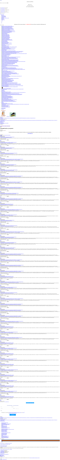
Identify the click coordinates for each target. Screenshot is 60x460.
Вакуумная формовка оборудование (5, 47)
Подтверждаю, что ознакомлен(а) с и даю (13, 412)
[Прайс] (1, 135)
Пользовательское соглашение (3, 446)
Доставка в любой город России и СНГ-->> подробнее (6, 449)
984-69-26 (2, 451)
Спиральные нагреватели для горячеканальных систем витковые (8, 50)
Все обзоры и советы (2, 119)
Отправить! (12, 414)
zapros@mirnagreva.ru (6, 454)
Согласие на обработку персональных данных (5, 444)
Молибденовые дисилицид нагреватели (6, 76)
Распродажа (3, 18)
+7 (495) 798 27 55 (30, 133)
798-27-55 (2, 450)
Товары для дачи (3, 44)
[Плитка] (0, 135)
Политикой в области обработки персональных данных (15, 412)
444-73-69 (2, 452)
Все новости (1, 117)
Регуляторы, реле (3, 91)
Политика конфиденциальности (3, 445)
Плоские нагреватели (4, 77)
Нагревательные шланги (4, 89)
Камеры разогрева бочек (4, 49)
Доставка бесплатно (4, 16)
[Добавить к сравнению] (0, 140)
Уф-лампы (3, 102)
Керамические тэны (4, 66)
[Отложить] (0, 146)
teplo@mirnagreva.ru (2, 453)
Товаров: (1, 134)
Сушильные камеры (4, 104)
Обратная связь (3, 19)
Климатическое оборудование (5, 41)
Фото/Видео (3, 17)
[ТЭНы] (1, 0)
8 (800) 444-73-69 (29, 24)
